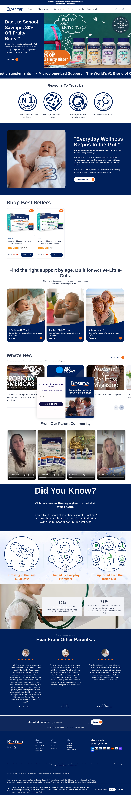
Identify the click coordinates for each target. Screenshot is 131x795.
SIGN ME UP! (51, 404)
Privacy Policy (38, 792)
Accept (112, 789)
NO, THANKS (51, 410)
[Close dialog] (92, 379)
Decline (120, 789)
